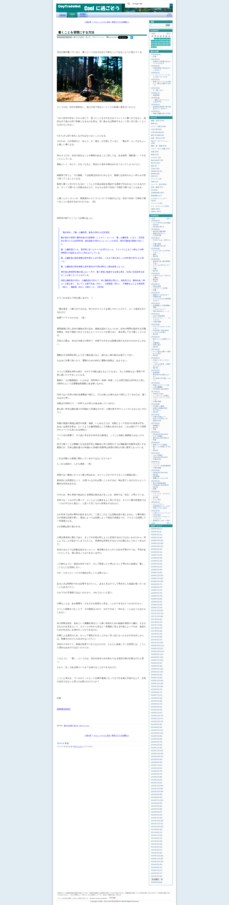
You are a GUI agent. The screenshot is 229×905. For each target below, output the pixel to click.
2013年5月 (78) (156, 771)
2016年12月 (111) (157, 646)
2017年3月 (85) (156, 637)
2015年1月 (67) (156, 713)
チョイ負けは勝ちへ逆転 (162, 351)
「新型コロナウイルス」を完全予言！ (162, 101)
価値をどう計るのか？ (161, 295)
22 (155, 45)
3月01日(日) (155, 88)
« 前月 (153, 33)
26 (166, 45)
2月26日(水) (155, 104)
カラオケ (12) (156, 157)
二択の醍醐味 (158, 387)
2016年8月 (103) (157, 657)
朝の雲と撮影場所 (159, 231)
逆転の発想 (157, 286)
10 (161, 41)
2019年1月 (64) (156, 573)
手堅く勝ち (157, 345)
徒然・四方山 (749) (158, 138)
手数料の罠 (157, 297)
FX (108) (154, 190)
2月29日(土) (155, 93)
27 (169, 45)
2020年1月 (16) (156, 537)
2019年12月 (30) (157, 540)
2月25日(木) (155, 259)
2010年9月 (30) (156, 864)
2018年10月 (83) (157, 581)
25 (163, 45)
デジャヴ (156, 464)
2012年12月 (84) (157, 786)
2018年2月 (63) (156, 605)
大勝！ (155, 269)
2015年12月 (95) (157, 681)
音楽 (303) (154, 152)
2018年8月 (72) (156, 587)
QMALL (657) (156, 211)
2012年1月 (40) (156, 818)
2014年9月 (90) (156, 724)
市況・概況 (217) (157, 187)
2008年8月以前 (156, 882)
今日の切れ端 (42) (157, 132)
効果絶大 (156, 425)
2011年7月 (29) (156, 835)
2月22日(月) (155, 293)
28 (152, 47)
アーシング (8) (156, 179)
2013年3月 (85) (156, 777)
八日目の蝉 (157, 235)
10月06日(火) (156, 54)
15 (155, 43)
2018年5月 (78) (156, 596)
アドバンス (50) (156, 203)
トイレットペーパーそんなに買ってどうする (162, 76)
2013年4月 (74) (156, 774)
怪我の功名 (157, 421)
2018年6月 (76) (156, 593)
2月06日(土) (155, 462)
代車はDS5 (157, 459)
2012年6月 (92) (156, 803)
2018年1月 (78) (156, 608)
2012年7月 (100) (157, 800)
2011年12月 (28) (157, 821)
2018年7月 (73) (156, 590)
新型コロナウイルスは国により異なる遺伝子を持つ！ (162, 83)
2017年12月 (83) (157, 610)
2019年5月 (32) (156, 561)
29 (155, 47)
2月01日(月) (155, 511)
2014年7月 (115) (157, 730)
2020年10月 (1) (156, 529)
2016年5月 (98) (156, 666)
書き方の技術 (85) (157, 135)
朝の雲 (155, 256)
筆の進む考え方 (158, 227)
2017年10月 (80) (157, 616)
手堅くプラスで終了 (160, 508)
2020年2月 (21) (156, 535)
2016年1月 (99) (156, 678)
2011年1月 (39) (156, 853)
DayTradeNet (69, 6)
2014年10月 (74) (157, 721)
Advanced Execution (160, 434)
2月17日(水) (155, 349)
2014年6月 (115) (157, 733)
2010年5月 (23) (156, 876)
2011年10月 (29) (157, 827)
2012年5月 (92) (156, 806)
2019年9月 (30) (156, 549)
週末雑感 (156, 95)
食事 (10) (154, 123)
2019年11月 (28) (157, 543)
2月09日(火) (155, 432)
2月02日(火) (155, 502)
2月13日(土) (155, 392)
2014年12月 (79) (157, 716)
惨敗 (154, 254)
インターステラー (159, 309)
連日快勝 (156, 476)
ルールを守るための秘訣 (162, 223)
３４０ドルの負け (159, 332)
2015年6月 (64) (156, 698)
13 (169, 41)
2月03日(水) (155, 491)
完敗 (154, 429)
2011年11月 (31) (157, 824)
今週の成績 (157, 244)
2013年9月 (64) (156, 759)
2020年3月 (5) (156, 532)
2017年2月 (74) (156, 640)
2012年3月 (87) (156, 812)
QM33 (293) (155, 209)
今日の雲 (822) (156, 129)
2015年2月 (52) (156, 710)
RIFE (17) (154, 176)
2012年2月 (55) (156, 815)
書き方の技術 (68, 725)
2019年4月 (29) (156, 564)
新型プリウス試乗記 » (120, 22)
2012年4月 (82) (156, 809)
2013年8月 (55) (156, 762)
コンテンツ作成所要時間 (162, 466)
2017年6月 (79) (156, 628)
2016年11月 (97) (157, 648)
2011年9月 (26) (156, 829)
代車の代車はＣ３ (159, 417)
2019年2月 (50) (156, 570)
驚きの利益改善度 (159, 483)
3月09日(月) (155, 66)
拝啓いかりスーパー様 (161, 385)
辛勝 (154, 440)
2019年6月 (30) (156, 558)
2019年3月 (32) (156, 567)
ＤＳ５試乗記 (158, 436)
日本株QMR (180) (157, 193)
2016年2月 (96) (156, 675)
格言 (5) (154, 166)
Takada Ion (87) (156, 171)
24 (161, 45)
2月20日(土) (155, 314)
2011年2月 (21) (156, 850)
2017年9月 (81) (156, 619)
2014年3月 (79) (156, 742)
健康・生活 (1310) (157, 121)
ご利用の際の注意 (169, 14)
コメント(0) (112, 37)
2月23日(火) (155, 284)
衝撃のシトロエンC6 (160, 478)
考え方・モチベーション (82, 725)
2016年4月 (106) (157, 669)
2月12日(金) (155, 404)
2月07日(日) (155, 453)
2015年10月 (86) (157, 686)
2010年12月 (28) (157, 856)
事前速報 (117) (156, 196)
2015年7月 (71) (156, 695)
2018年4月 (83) (156, 599)
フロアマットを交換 (160, 288)
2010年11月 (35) (157, 859)
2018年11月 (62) (157, 578)
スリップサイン (158, 504)
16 (158, 43)
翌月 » (168, 33)
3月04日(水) (155, 79)
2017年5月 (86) (156, 631)
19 (166, 43)
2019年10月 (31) (157, 546)
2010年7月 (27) (156, 870)
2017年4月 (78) (156, 634)
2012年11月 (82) (157, 789)
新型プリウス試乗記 (160, 445)
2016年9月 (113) (157, 654)
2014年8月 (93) (156, 727)
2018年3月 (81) (156, 602)
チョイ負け (157, 353)
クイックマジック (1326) (160, 206)
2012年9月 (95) (156, 794)
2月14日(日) (155, 383)
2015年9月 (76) (156, 689)
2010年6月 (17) (156, 873)
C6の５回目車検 (159, 316)
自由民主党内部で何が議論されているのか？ (162, 107)
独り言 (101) (155, 163)
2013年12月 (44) (157, 751)
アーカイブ (158, 526)
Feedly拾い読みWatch (161, 330)
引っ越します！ (158, 90)
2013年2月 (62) (156, 780)
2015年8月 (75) (156, 692)
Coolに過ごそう (72, 15)
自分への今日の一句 (160, 419)
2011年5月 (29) (156, 841)
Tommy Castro (158, 394)
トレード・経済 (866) (158, 184)
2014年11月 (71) (157, 718)
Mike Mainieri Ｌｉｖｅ (161, 311)
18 (163, 43)
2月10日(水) (155, 423)
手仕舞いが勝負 (158, 406)
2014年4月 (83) (156, 739)
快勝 (154, 489)
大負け (155, 281)
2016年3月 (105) (157, 672)
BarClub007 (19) (157, 160)
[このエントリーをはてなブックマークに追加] (131, 38)
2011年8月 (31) (156, 832)
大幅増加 (156, 343)
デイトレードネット (63, 15)
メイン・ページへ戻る (102, 22)
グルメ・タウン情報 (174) (160, 149)
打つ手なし (157, 410)
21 (152, 45)
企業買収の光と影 (159, 246)
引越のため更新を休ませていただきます (162, 62)
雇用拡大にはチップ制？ (162, 521)
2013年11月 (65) (157, 754)
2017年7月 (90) (156, 625)
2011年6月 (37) (156, 838)
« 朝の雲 (88, 22)
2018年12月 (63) (157, 575)
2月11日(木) (155, 415)
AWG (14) (154, 182)
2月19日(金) (155, 324)
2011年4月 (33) (156, 844)
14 (152, 43)
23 (158, 45)
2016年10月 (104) (157, 651)
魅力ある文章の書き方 (161, 438)
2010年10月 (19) (157, 862)
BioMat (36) (155, 174)
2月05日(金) (155, 470)
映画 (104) (154, 155)
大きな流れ (157, 515)
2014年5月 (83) (156, 736)
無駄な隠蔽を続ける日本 (162, 113)
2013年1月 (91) (156, 783)
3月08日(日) (155, 73)
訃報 (154, 56)
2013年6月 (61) (156, 768)
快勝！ (155, 290)
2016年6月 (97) (156, 663)
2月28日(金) (155, 98)
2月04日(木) (155, 481)
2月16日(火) (155, 358)
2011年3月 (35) (156, 847)
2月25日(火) (155, 111)
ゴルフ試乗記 (158, 455)
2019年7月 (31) (156, 555)
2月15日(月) (155, 370)
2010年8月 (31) (156, 867)
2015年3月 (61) (156, 707)
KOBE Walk (82, 15)
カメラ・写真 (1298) (158, 126)
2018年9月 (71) (156, 584)
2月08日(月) (155, 442)
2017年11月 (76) (157, 613)
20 (169, 43)
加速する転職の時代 (160, 408)
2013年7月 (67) (156, 765)
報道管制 (156, 373)
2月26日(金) (155, 248)
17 (161, 43)
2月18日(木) (155, 337)
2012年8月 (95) (156, 797)
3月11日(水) (155, 59)
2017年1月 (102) (157, 643)
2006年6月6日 (63, 709)
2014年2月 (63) (156, 745)
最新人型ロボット (159, 233)
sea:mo (155, 225)
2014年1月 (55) (156, 748)
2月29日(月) (155, 221)
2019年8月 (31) (156, 552)
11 (163, 41)
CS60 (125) (155, 169)
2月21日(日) (155, 303)
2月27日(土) (155, 238)
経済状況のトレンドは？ (162, 506)
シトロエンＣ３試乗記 (161, 396)
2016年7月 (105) (157, 660)
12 (166, 41)
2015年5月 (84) (156, 701)
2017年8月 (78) (156, 622)
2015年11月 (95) (157, 683)
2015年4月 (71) (156, 704)
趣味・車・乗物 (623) (158, 146)
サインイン (78, 746)
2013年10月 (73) (157, 756)
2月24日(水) (155, 273)
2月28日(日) (155, 229)
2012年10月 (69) (157, 791)
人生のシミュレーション (162, 513)
